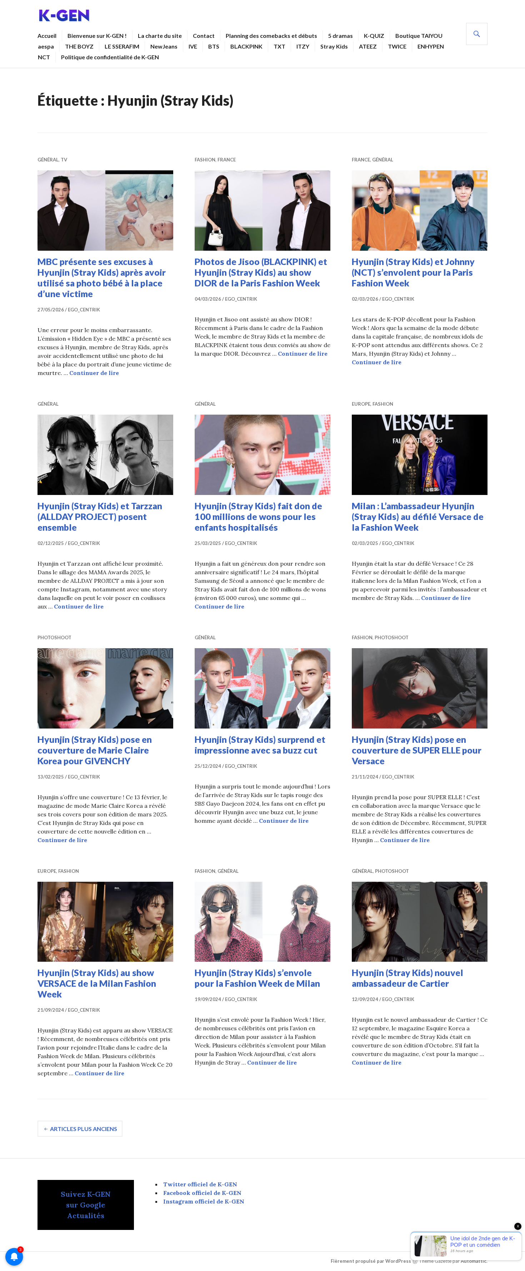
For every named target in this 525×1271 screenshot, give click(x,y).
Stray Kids (334, 46)
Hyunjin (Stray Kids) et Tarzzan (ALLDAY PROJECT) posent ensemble (100, 516)
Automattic (473, 1261)
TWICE (397, 46)
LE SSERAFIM (122, 46)
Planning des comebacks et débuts (271, 35)
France (227, 159)
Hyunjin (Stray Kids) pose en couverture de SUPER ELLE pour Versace (416, 750)
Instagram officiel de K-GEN (203, 1201)
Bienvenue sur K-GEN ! (97, 35)
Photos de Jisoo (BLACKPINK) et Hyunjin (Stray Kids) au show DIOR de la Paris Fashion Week (261, 272)
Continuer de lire (94, 372)
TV (64, 159)
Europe (361, 404)
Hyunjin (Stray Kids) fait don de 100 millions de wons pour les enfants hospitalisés (258, 516)
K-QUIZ (374, 35)
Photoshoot (54, 637)
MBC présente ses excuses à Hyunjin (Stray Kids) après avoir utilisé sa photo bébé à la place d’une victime (102, 277)
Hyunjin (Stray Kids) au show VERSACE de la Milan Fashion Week (97, 983)
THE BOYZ (79, 46)
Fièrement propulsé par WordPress (371, 1261)
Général (48, 159)
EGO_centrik (84, 309)
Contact (204, 35)
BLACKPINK (246, 46)
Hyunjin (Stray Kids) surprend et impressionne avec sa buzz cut (260, 744)
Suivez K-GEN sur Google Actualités (86, 1205)
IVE (193, 46)
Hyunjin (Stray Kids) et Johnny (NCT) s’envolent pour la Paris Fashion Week (413, 272)
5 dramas (340, 35)
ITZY (302, 46)
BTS (213, 46)
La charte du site (160, 35)
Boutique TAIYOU (418, 35)
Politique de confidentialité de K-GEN (110, 57)
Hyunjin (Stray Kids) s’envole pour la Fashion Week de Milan (257, 978)
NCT (44, 57)
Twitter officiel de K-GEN (200, 1184)
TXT (279, 46)
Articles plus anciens (83, 1128)
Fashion (205, 159)
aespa (46, 46)
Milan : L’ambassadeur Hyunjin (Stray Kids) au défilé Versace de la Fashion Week (418, 516)
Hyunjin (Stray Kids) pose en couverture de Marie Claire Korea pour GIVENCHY (95, 750)
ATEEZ (368, 46)
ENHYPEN (431, 46)
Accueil (47, 35)
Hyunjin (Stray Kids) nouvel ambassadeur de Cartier (407, 978)
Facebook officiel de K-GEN (202, 1192)
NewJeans (164, 46)
